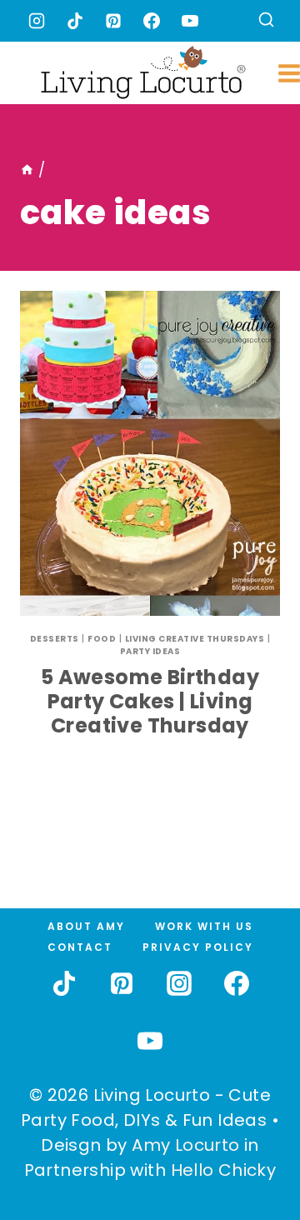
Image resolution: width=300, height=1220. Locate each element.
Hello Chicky (224, 1170)
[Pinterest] (113, 21)
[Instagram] (36, 21)
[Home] (27, 170)
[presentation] (150, 453)
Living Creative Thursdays (195, 638)
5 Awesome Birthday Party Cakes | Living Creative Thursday (150, 701)
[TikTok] (75, 21)
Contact (80, 947)
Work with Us (204, 926)
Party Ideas (150, 651)
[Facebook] (151, 21)
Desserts (54, 638)
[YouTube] (190, 21)
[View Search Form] (266, 21)
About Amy (86, 926)
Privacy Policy (197, 947)
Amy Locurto (185, 1145)
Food (102, 638)
